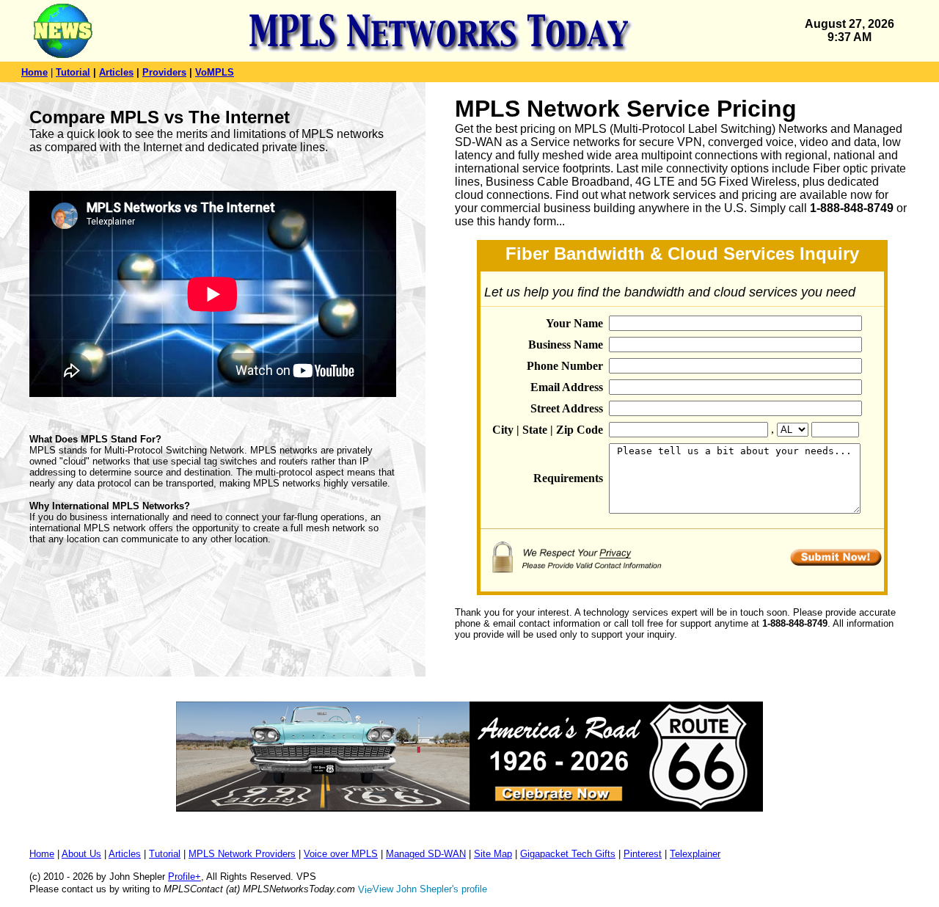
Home (34, 72)
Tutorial (73, 72)
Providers (164, 72)
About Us (81, 853)
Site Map (493, 853)
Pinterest (643, 853)
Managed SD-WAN (426, 853)
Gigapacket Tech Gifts (567, 853)
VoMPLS (214, 72)
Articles (116, 72)
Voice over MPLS (341, 853)
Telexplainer (695, 853)
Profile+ (184, 876)
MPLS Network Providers (242, 853)
